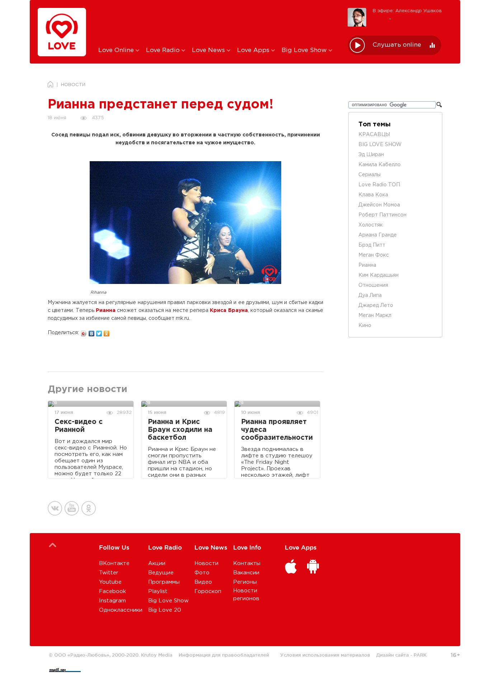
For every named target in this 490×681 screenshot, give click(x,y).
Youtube (110, 582)
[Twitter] (99, 332)
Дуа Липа (370, 295)
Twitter (108, 572)
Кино (364, 325)
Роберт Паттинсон (382, 215)
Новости (206, 563)
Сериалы (369, 175)
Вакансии (246, 572)
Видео (203, 582)
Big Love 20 (164, 610)
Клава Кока (373, 195)
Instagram (112, 600)
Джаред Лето (375, 305)
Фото (201, 572)
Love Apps (254, 50)
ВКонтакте (114, 563)
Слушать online (397, 45)
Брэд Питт (371, 245)
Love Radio (164, 50)
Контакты (246, 563)
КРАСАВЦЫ (374, 134)
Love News (209, 50)
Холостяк (370, 225)
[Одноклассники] (106, 332)
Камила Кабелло (379, 165)
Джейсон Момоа (379, 205)
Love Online (117, 50)
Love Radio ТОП (379, 185)
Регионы (245, 582)
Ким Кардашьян (378, 275)
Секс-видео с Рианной (79, 426)
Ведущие (161, 572)
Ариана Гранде (377, 235)
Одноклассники (120, 610)
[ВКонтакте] (91, 332)
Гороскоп (207, 591)
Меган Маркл (374, 315)
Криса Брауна (229, 310)
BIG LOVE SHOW (380, 145)
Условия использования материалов (325, 654)
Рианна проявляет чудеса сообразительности (277, 430)
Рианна (106, 310)
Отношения (373, 285)
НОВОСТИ (73, 85)
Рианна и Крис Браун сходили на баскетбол (180, 430)
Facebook (112, 591)
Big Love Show (305, 50)
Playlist (158, 591)
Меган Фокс (373, 255)
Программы (164, 582)
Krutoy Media (157, 654)
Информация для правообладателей (224, 654)
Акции (156, 563)
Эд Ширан (371, 155)
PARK (420, 654)
